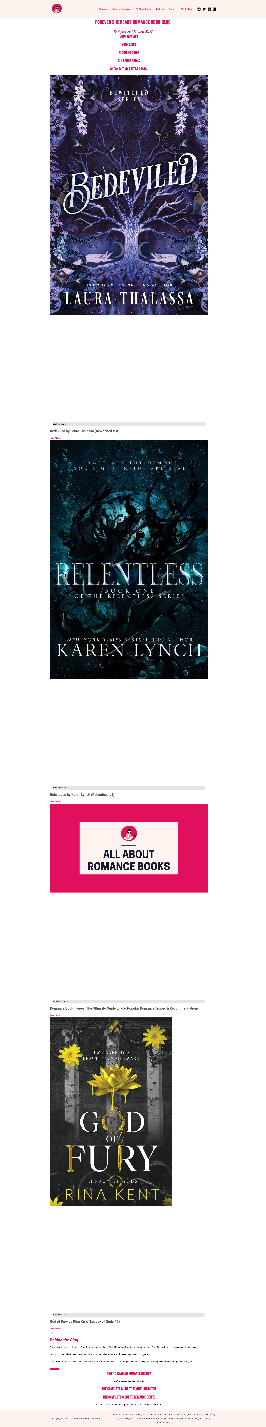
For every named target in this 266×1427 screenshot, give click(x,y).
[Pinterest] (214, 9)
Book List (159, 9)
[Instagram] (209, 9)
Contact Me (186, 9)
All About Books (143, 9)
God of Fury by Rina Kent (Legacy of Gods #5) (85, 1322)
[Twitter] (204, 9)
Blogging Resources (122, 9)
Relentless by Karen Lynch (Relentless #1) (82, 795)
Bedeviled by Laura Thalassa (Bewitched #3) (84, 431)
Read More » (55, 438)
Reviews (103, 9)
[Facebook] (199, 9)
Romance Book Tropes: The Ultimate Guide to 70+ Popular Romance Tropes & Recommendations (124, 1008)
